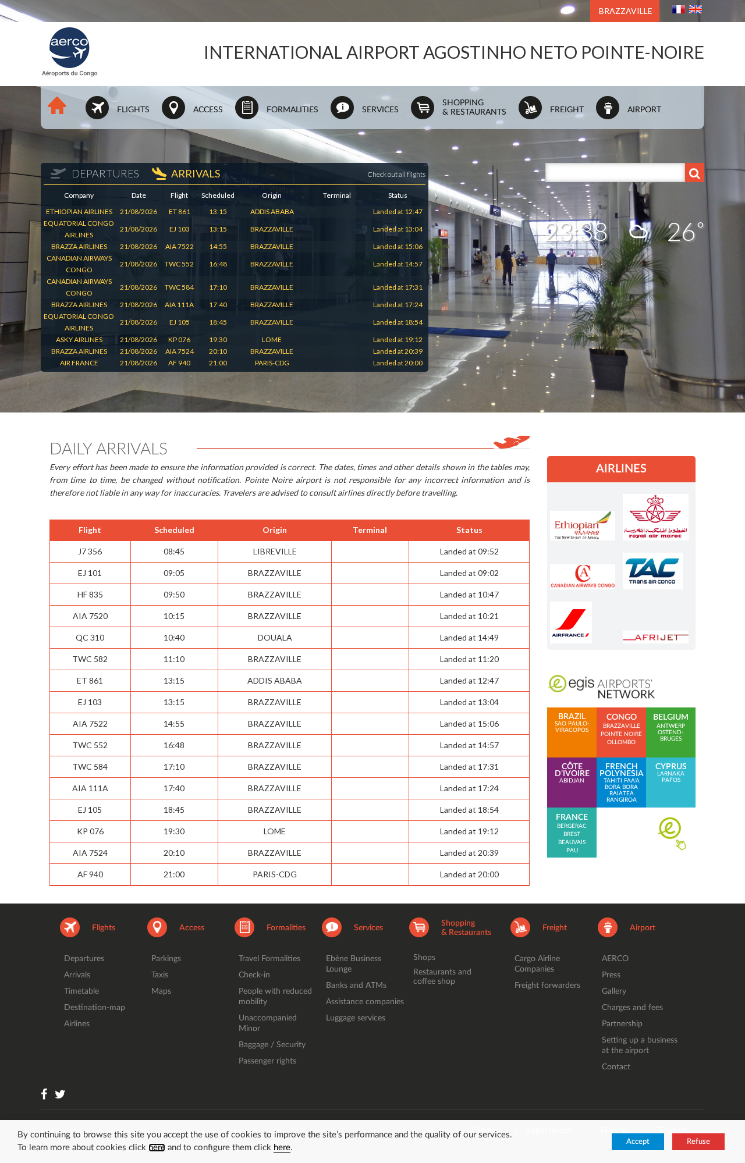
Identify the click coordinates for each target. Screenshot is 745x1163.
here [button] (282, 1147)
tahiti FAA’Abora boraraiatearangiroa (621, 783)
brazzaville (621, 726)
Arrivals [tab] (195, 173)
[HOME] (62, 110)
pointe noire (621, 734)
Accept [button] (638, 1142)
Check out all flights (396, 174)
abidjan (572, 773)
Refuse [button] (698, 1142)
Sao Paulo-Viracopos (572, 723)
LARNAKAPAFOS (671, 773)
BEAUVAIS (572, 842)
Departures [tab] (104, 173)
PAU (572, 850)
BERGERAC (572, 826)
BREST (571, 834)
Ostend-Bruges (671, 736)
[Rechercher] (694, 172)
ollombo (621, 742)
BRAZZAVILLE (625, 11)
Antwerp (671, 726)
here (156, 1147)
